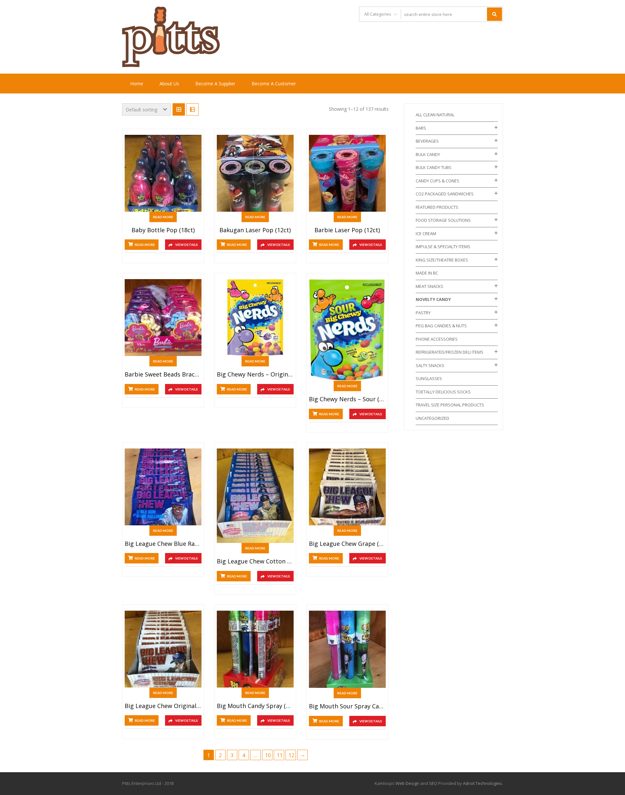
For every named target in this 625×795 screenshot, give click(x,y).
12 (291, 755)
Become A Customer (274, 83)
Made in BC (427, 273)
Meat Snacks (429, 286)
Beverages (427, 141)
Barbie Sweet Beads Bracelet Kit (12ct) (163, 374)
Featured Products (437, 207)
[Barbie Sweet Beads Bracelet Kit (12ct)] (163, 317)
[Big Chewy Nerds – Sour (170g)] (347, 330)
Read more (163, 217)
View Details (186, 245)
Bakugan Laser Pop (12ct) (255, 230)
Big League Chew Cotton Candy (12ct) (255, 561)
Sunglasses (429, 378)
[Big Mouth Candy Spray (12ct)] (255, 649)
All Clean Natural (435, 115)
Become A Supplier (215, 83)
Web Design (407, 783)
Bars (421, 128)
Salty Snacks (430, 365)
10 (268, 755)
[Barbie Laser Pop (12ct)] (347, 173)
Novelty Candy (433, 299)
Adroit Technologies (482, 783)
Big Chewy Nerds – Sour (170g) (347, 399)
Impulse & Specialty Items (443, 246)
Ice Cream (426, 233)
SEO (433, 783)
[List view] (192, 109)
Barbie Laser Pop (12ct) (347, 230)
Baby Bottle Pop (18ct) (163, 230)
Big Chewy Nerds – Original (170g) (255, 374)
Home (136, 83)
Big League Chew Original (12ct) (163, 706)
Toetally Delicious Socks (443, 392)
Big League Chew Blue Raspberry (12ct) (163, 543)
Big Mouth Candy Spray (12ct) (255, 706)
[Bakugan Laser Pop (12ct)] (255, 173)
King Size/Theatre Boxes (442, 260)
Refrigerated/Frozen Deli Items (449, 352)
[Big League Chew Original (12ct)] (163, 649)
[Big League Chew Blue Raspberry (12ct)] (163, 486)
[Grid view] (179, 109)
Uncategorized (432, 418)
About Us (169, 83)
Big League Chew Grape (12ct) (347, 543)
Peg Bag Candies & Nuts (441, 326)
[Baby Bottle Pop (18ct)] (163, 173)
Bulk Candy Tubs (433, 167)
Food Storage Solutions (443, 220)
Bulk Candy (428, 154)
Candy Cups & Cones (437, 181)
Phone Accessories (437, 339)
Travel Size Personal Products (450, 405)
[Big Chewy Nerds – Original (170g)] (255, 317)
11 (280, 755)
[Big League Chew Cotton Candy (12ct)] (255, 495)
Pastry (423, 313)
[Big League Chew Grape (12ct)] (347, 486)
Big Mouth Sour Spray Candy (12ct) (347, 706)
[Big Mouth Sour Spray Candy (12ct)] (347, 649)
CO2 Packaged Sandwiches (445, 194)
